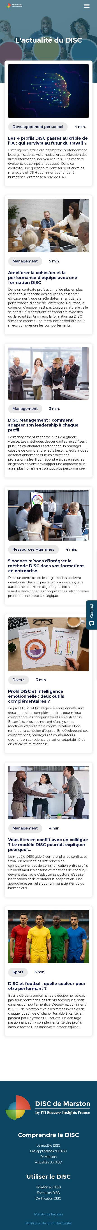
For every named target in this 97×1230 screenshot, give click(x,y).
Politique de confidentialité (48, 1223)
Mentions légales (48, 1214)
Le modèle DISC (48, 1145)
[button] (86, 5)
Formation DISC (48, 1193)
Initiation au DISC (48, 1187)
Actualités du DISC (48, 1162)
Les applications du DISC (48, 1151)
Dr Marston (48, 1157)
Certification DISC (48, 1198)
